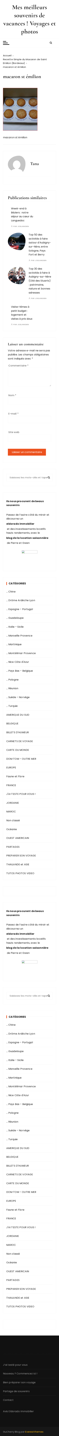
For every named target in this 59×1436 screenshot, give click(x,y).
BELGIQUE (12, 723)
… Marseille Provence (19, 635)
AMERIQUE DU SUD (17, 715)
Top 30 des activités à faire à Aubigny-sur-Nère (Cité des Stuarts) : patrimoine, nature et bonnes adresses (40, 280)
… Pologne (12, 679)
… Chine (11, 591)
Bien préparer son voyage (19, 1382)
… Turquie (12, 706)
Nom (12, 395)
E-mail (13, 413)
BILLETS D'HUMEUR (17, 732)
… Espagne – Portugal (19, 609)
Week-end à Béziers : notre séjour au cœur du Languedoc (22, 214)
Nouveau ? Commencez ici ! (20, 1373)
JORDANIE (12, 803)
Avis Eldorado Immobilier (18, 1411)
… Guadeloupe (15, 618)
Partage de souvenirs (16, 1391)
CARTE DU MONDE (17, 750)
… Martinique (14, 644)
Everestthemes (34, 1431)
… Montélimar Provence (21, 653)
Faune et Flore (15, 776)
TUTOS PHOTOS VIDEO (20, 873)
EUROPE (11, 767)
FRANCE (11, 785)
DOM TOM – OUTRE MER (21, 759)
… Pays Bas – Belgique (19, 671)
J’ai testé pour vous (15, 1365)
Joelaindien (23, 226)
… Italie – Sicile (15, 627)
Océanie (11, 829)
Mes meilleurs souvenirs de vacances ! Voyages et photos (29, 19)
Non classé (13, 820)
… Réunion (12, 688)
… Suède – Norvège (18, 697)
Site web (13, 432)
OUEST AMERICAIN (17, 838)
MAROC (11, 811)
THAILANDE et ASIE (17, 864)
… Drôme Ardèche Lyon (20, 600)
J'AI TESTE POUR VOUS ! (21, 794)
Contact (8, 1400)
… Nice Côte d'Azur (17, 662)
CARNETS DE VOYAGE (19, 741)
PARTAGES (13, 847)
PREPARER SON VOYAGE (21, 855)
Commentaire (18, 365)
